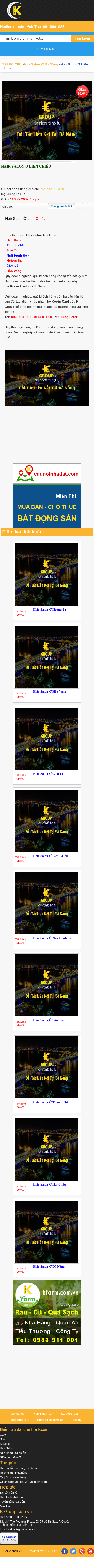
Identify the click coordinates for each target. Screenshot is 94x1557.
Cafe (3, 1434)
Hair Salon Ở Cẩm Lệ (48, 774)
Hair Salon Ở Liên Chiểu (50, 856)
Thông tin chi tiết (61, 206)
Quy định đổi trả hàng (13, 1477)
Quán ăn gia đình (48, 1419)
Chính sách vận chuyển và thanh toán (23, 1482)
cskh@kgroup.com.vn (21, 1529)
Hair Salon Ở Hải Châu (49, 1184)
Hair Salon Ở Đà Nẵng (49, 1266)
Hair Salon (40, 1413)
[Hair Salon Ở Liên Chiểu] (47, 120)
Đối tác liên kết (9, 1492)
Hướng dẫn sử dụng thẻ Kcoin (19, 1468)
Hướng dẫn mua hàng (14, 1472)
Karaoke (66, 1413)
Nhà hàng (17, 1419)
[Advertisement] (47, 435)
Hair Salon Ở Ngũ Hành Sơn (53, 938)
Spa (75, 1419)
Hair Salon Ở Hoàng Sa (49, 609)
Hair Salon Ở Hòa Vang (49, 691)
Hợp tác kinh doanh (12, 1497)
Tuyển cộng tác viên (12, 1501)
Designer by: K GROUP (42, 1551)
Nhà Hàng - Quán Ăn (13, 1453)
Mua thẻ (5, 1506)
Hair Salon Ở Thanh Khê (50, 1102)
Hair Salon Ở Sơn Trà (48, 1020)
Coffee (15, 1413)
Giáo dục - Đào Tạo (12, 1457)
